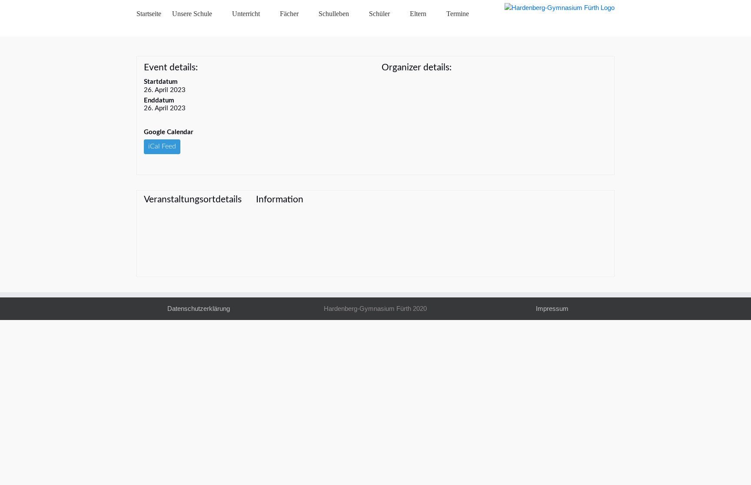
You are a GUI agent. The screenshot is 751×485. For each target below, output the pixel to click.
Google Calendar (168, 132)
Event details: (171, 67)
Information (279, 199)
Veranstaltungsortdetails (193, 199)
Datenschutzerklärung (198, 308)
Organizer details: (417, 67)
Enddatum (159, 100)
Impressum (552, 308)
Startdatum (161, 82)
